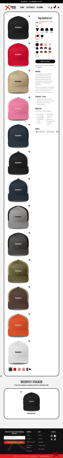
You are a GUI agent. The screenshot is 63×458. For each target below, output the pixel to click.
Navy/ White (45, 48)
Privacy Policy (34, 456)
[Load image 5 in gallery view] (28, 369)
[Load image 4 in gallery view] (23, 369)
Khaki (45, 44)
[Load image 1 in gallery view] (10, 369)
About (28, 435)
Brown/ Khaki (45, 52)
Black (37, 44)
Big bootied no (31, 413)
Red (41, 44)
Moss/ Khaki (41, 52)
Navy (37, 48)
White (37, 56)
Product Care (41, 445)
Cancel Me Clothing (23, 456)
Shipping (40, 442)
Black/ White (41, 48)
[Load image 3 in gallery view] (19, 369)
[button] (49, 7)
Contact (29, 438)
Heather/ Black (49, 48)
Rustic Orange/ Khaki (49, 52)
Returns (40, 438)
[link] (30, 7)
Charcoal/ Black (37, 52)
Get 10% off (24, 1)
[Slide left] (6, 369)
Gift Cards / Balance (29, 446)
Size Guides (41, 449)
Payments (29, 451)
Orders (40, 435)
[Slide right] (30, 369)
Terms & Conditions (44, 456)
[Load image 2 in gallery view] (15, 369)
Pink (49, 44)
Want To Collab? (31, 442)
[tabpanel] (31, 403)
